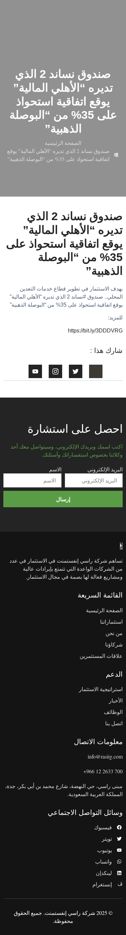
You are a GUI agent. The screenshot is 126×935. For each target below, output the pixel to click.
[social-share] (95, 371)
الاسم (55, 469)
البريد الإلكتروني (105, 469)
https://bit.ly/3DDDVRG (95, 330)
